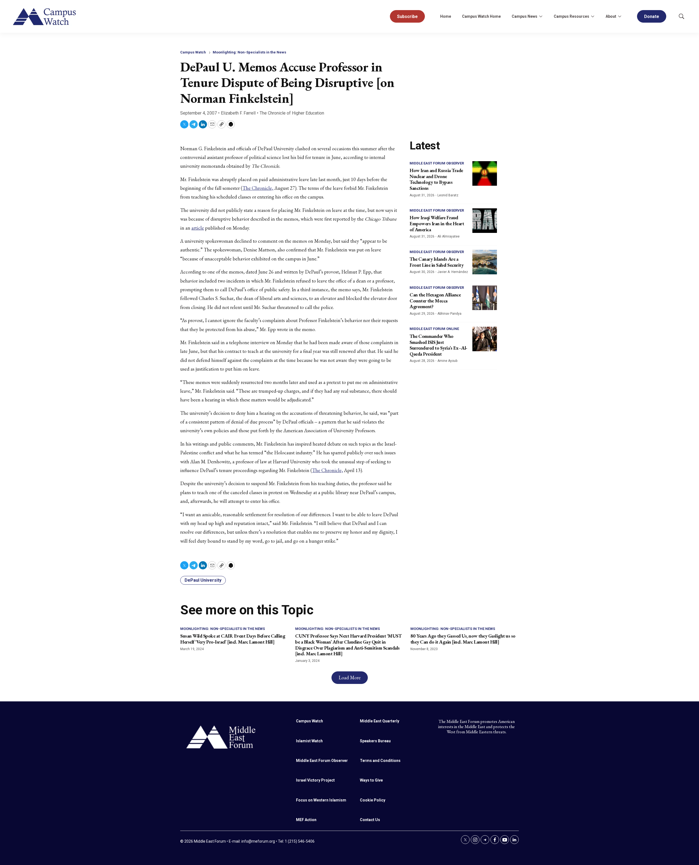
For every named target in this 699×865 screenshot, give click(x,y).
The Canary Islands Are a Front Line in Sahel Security (436, 262)
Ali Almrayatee (448, 236)
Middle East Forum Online (434, 329)
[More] (540, 16)
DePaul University (203, 580)
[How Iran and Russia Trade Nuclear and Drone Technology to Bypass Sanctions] (484, 173)
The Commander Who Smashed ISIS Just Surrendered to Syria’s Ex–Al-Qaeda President (438, 345)
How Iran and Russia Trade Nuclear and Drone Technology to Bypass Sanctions (436, 179)
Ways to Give (371, 780)
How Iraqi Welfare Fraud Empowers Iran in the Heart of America (437, 223)
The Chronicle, (257, 188)
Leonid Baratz (447, 195)
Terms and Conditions (380, 760)
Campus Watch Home (481, 16)
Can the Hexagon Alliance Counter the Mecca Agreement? (435, 301)
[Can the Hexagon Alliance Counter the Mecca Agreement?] (484, 298)
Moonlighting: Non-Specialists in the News (249, 52)
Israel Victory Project (315, 780)
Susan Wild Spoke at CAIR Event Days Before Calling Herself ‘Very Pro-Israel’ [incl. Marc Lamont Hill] (232, 639)
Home (445, 16)
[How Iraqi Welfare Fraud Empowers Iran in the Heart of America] (484, 220)
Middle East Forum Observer (437, 163)
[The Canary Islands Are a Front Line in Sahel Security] (484, 262)
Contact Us (370, 820)
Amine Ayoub (447, 361)
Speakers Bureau (375, 741)
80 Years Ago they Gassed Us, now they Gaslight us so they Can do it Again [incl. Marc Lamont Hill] (463, 639)
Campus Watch (193, 52)
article (197, 228)
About (611, 16)
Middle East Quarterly (379, 721)
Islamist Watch (309, 741)
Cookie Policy (372, 800)
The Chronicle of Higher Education (292, 113)
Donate (651, 16)
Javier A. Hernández (452, 272)
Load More (350, 677)
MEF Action (306, 820)
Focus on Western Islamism (321, 800)
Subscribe (407, 16)
